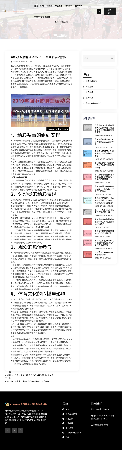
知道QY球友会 (46, 5)
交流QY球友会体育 (42, 17)
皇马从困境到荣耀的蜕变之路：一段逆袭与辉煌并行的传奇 (104, 188)
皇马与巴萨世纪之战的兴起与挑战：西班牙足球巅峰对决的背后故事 (104, 200)
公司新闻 (68, 5)
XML (67, 437)
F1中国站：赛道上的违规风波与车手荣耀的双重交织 (27, 381)
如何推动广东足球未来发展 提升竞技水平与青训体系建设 (29, 375)
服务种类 (78, 5)
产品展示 (58, 5)
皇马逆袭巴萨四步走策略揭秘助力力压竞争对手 (104, 141)
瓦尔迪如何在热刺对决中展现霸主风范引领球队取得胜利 (104, 221)
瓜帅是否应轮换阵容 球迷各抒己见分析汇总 (104, 232)
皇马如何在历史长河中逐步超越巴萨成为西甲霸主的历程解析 (104, 176)
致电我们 (109, 11)
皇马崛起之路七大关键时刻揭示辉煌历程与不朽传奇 (104, 165)
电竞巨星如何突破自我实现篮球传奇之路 (104, 211)
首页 (36, 5)
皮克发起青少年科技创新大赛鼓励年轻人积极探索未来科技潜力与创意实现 (104, 129)
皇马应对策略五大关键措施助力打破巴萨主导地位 (104, 153)
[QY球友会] (17, 10)
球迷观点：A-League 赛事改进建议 (104, 253)
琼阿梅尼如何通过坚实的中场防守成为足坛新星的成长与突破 (104, 242)
